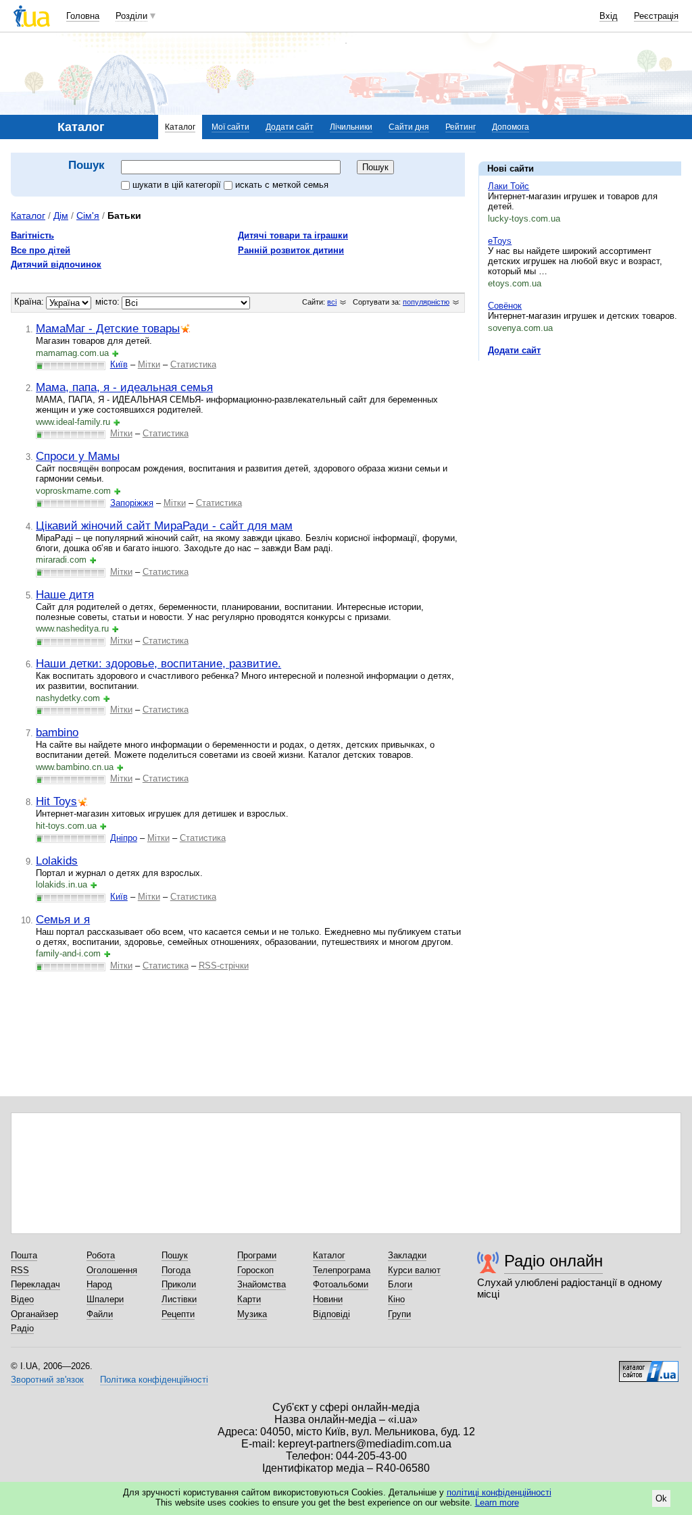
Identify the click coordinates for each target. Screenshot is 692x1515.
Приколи (179, 1284)
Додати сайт (290, 127)
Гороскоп (255, 1270)
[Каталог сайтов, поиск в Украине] (648, 1366)
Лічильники (351, 127)
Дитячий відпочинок (56, 264)
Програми (256, 1255)
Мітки (149, 364)
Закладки (407, 1255)
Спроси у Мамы (78, 456)
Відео (22, 1299)
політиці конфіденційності (499, 1492)
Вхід (608, 16)
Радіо (22, 1328)
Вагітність (32, 235)
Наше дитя (65, 594)
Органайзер (34, 1314)
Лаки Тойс (508, 186)
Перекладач (35, 1284)
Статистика (193, 364)
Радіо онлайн (553, 1261)
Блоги (400, 1284)
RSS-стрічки (224, 965)
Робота (100, 1255)
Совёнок (505, 306)
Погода (176, 1270)
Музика (252, 1314)
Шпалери (105, 1299)
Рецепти (178, 1314)
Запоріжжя (131, 503)
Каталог (180, 127)
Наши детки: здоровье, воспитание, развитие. (158, 663)
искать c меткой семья (281, 185)
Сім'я (87, 215)
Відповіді (331, 1314)
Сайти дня (409, 127)
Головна (82, 16)
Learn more (497, 1502)
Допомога (510, 127)
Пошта (24, 1255)
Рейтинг (460, 127)
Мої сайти (230, 127)
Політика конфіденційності (154, 1380)
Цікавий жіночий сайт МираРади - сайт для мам (164, 525)
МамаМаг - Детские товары (108, 328)
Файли (99, 1314)
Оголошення (111, 1270)
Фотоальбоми (340, 1284)
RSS (20, 1270)
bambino (57, 732)
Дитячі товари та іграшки (293, 235)
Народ (99, 1284)
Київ (119, 364)
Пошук (175, 1255)
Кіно (396, 1299)
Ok (661, 1498)
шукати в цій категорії (178, 185)
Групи (399, 1314)
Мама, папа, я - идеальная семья (124, 387)
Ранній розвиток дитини (291, 250)
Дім (60, 215)
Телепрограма (341, 1270)
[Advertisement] (579, 453)
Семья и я (63, 919)
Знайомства (261, 1284)
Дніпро (123, 838)
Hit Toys (56, 801)
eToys (500, 241)
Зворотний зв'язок (47, 1380)
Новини (328, 1299)
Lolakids (57, 860)
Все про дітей (40, 250)
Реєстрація (656, 16)
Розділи (131, 16)
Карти (249, 1299)
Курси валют (414, 1270)
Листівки (179, 1299)
